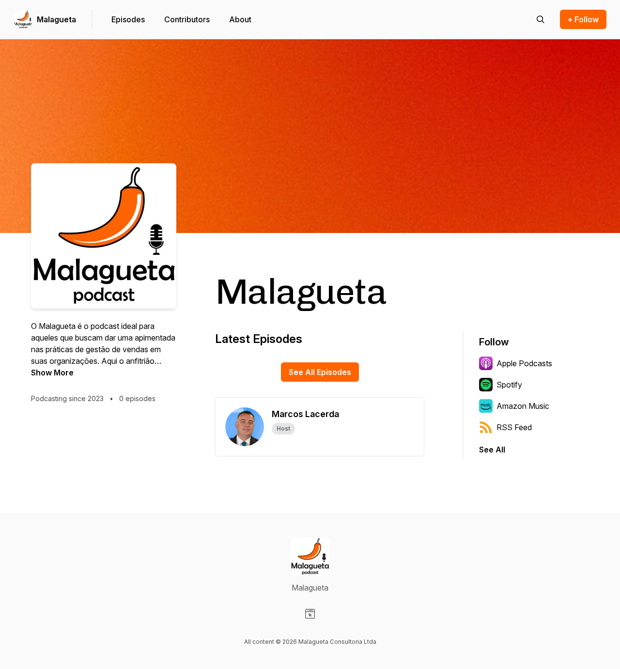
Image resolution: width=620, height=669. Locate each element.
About (240, 19)
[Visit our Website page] (310, 614)
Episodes (128, 19)
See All (492, 449)
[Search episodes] (540, 19)
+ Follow (583, 19)
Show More (52, 372)
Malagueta (56, 19)
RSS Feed (514, 427)
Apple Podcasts (524, 363)
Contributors (187, 19)
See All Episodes (320, 372)
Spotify (509, 384)
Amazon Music (522, 406)
